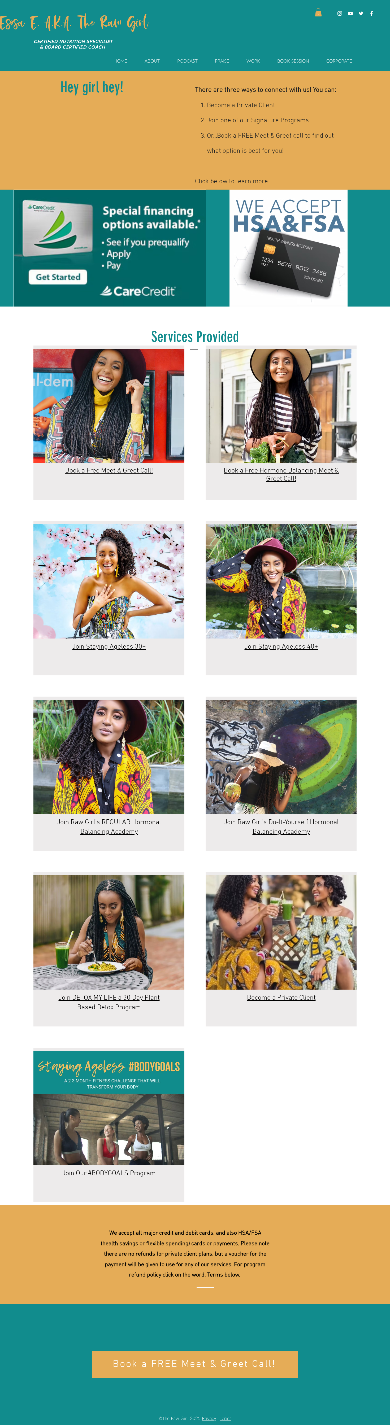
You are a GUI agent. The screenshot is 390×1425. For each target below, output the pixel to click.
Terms (225, 1418)
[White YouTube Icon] (350, 13)
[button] (318, 12)
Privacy (209, 1418)
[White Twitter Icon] (361, 13)
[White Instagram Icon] (340, 13)
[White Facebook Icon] (372, 13)
